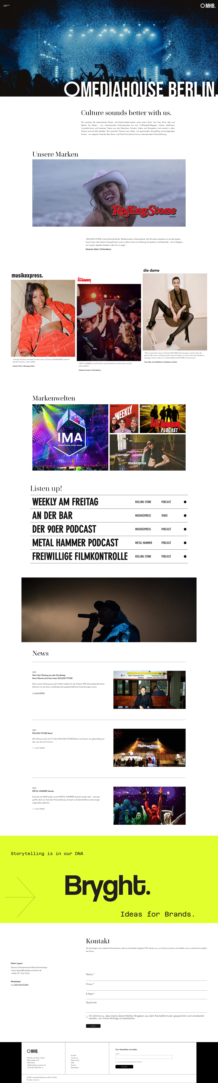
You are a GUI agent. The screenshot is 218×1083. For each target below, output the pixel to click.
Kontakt (73, 1055)
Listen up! (46, 488)
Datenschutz (75, 1060)
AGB (72, 1063)
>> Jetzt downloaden (20, 984)
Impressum (74, 1058)
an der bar (52, 515)
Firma (89, 984)
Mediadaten (75, 1068)
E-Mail (89, 994)
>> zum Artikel (38, 693)
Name (89, 974)
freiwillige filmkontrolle (80, 556)
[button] (6, 6)
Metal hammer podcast (75, 543)
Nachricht (91, 1002)
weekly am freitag (65, 502)
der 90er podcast (64, 529)
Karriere (73, 1065)
